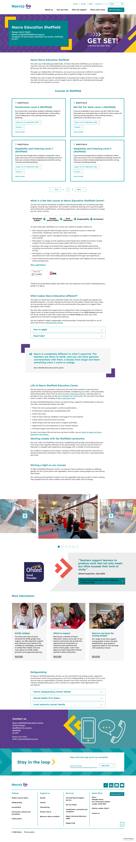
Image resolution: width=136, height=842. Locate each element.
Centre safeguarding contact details (52, 692)
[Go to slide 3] (66, 547)
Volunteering (44, 807)
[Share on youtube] (122, 785)
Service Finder (71, 805)
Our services (62, 9)
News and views (97, 9)
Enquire (19, 127)
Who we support (79, 9)
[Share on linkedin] (111, 785)
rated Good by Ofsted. (54, 323)
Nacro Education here (66, 398)
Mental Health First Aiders (46, 698)
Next (79, 189)
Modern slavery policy (20, 798)
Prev (57, 189)
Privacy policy (29, 832)
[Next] (111, 516)
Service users (116, 794)
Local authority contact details (49, 704)
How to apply (40, 329)
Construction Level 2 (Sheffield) (33, 107)
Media (91, 4)
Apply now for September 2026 (27, 122)
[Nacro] (22, 6)
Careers (75, 4)
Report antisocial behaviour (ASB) (76, 817)
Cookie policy (17, 819)
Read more (19, 656)
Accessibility (16, 807)
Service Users (115, 10)
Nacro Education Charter (75, 394)
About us (49, 9)
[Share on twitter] (106, 785)
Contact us (99, 4)
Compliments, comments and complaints (76, 810)
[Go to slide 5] (73, 547)
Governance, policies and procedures (21, 813)
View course (20, 132)
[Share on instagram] (116, 785)
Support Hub (70, 823)
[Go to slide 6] (77, 547)
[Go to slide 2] (62, 547)
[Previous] (25, 516)
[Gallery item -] (68, 516)
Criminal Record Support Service (75, 799)
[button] (122, 824)
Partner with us (45, 812)
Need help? (39, 336)
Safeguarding (17, 802)
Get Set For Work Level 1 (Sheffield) (95, 107)
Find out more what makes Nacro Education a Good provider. (99, 581)
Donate (83, 4)
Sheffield (23, 103)
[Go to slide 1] (59, 547)
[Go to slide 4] (70, 547)
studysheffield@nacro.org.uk (27, 739)
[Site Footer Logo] (20, 785)
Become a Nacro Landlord (49, 816)
